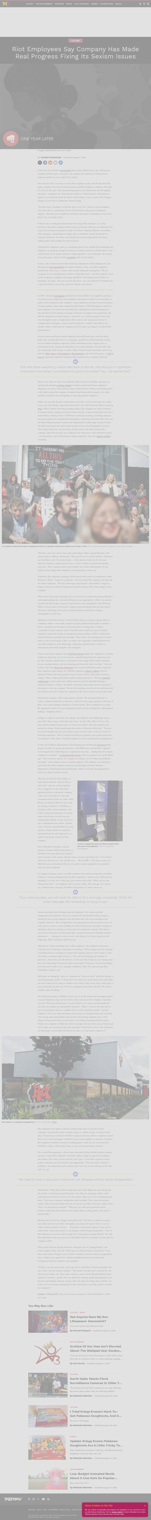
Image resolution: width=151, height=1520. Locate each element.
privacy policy (117, 1512)
